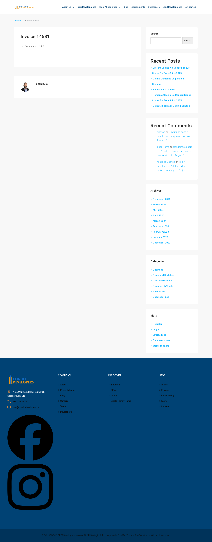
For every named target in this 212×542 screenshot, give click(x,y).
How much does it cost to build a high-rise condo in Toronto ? (174, 136)
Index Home (163, 147)
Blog (126, 7)
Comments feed (162, 340)
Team (63, 406)
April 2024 (158, 215)
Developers (154, 7)
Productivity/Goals (163, 286)
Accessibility (167, 395)
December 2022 (162, 242)
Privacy (165, 390)
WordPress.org (161, 345)
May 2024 (158, 210)
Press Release (67, 390)
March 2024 (159, 221)
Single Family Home (121, 401)
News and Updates (163, 275)
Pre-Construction (162, 280)
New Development (86, 7)
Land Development (172, 7)
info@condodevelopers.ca (26, 407)
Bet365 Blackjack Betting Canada (171, 105)
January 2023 (160, 237)
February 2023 (161, 231)
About (63, 384)
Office (114, 390)
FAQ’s (164, 401)
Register (157, 324)
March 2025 (159, 204)
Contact (165, 406)
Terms (164, 384)
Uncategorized (161, 297)
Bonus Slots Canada (164, 89)
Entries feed (159, 335)
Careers (64, 401)
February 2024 (161, 226)
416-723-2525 (20, 401)
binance (161, 132)
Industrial (115, 384)
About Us (66, 7)
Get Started (190, 7)
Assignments (138, 7)
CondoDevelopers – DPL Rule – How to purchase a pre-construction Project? (174, 151)
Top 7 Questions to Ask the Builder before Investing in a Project (171, 166)
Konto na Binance (166, 161)
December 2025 (162, 199)
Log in (156, 329)
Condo (114, 395)
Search (154, 33)
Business (158, 269)
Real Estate (159, 291)
